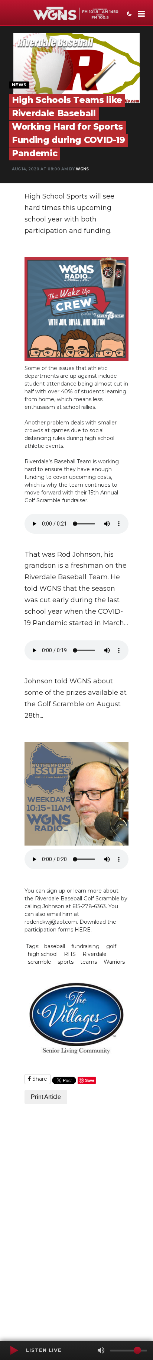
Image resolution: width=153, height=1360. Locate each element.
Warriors (114, 962)
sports (66, 962)
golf (111, 946)
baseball (54, 946)
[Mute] (101, 1350)
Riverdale (94, 954)
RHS (70, 954)
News (19, 84)
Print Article (46, 1097)
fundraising (85, 946)
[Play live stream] (14, 1350)
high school (43, 954)
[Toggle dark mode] (128, 14)
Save (89, 1080)
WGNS (82, 169)
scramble (39, 962)
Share (39, 1079)
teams (88, 962)
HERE (83, 929)
